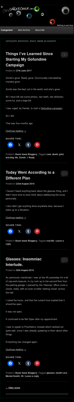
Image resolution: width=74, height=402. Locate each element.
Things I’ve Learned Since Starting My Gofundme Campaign (29, 59)
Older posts (13, 387)
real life (50, 240)
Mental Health (13, 376)
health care (61, 372)
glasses (51, 372)
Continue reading (16, 130)
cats (49, 154)
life (16, 157)
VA (22, 376)
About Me (40, 29)
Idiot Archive (24, 29)
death (55, 154)
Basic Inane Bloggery (26, 154)
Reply (31, 157)
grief (61, 154)
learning (10, 157)
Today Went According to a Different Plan (30, 175)
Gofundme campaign (51, 108)
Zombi (22, 157)
